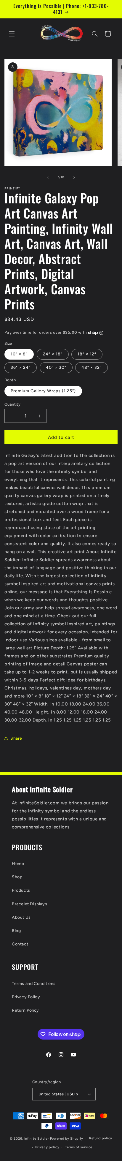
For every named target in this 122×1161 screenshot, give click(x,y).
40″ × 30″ (56, 367)
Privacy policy (47, 1147)
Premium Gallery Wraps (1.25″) (43, 390)
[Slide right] (74, 177)
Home (18, 863)
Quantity (12, 404)
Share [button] (16, 738)
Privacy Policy (26, 996)
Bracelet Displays (29, 904)
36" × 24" (20, 367)
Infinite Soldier (36, 1138)
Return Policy (25, 1010)
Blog (16, 930)
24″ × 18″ (52, 354)
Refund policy (100, 1138)
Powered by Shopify (67, 1138)
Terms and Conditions (34, 983)
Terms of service (78, 1147)
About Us (21, 917)
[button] (11, 33)
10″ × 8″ (19, 354)
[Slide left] (47, 177)
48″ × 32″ (91, 367)
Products (21, 890)
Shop (17, 877)
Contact (20, 944)
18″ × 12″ (87, 354)
